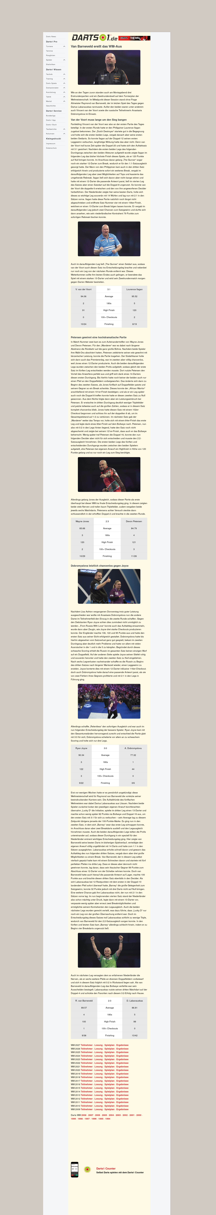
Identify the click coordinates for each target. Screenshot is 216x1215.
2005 (104, 1115)
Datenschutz (51, 148)
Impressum (50, 143)
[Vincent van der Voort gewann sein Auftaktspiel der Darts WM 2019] (109, 239)
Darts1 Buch (51, 124)
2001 (132, 1115)
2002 (125, 1115)
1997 (87, 1118)
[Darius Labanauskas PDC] (109, 950)
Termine (49, 51)
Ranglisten (50, 55)
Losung (98, 1045)
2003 (118, 1115)
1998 (80, 1118)
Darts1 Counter (106, 1168)
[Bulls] (135, 39)
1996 (94, 1118)
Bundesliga (50, 115)
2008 (83, 1115)
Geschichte (51, 105)
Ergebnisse (122, 1045)
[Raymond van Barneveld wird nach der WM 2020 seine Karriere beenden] (109, 67)
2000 (138, 1115)
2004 (111, 1115)
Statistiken (50, 64)
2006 (97, 1115)
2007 (90, 1115)
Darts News (51, 36)
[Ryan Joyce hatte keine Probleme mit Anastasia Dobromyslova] (109, 586)
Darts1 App (51, 120)
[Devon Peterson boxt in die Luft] (109, 474)
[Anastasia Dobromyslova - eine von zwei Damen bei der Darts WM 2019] (109, 701)
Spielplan (109, 1045)
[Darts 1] (94, 41)
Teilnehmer (87, 1045)
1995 (100, 1118)
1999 (73, 1118)
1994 (107, 1118)
